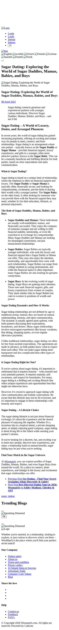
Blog (10, 576)
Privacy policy (15, 565)
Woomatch (10, 461)
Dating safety (15, 556)
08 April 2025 (8, 101)
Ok (4, 516)
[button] (4, 51)
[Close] (2, 511)
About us (12, 559)
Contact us (13, 611)
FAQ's (11, 617)
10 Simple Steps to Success (22, 568)
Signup (11, 39)
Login (11, 33)
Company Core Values (19, 574)
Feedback (13, 614)
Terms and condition (18, 562)
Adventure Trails (16, 571)
